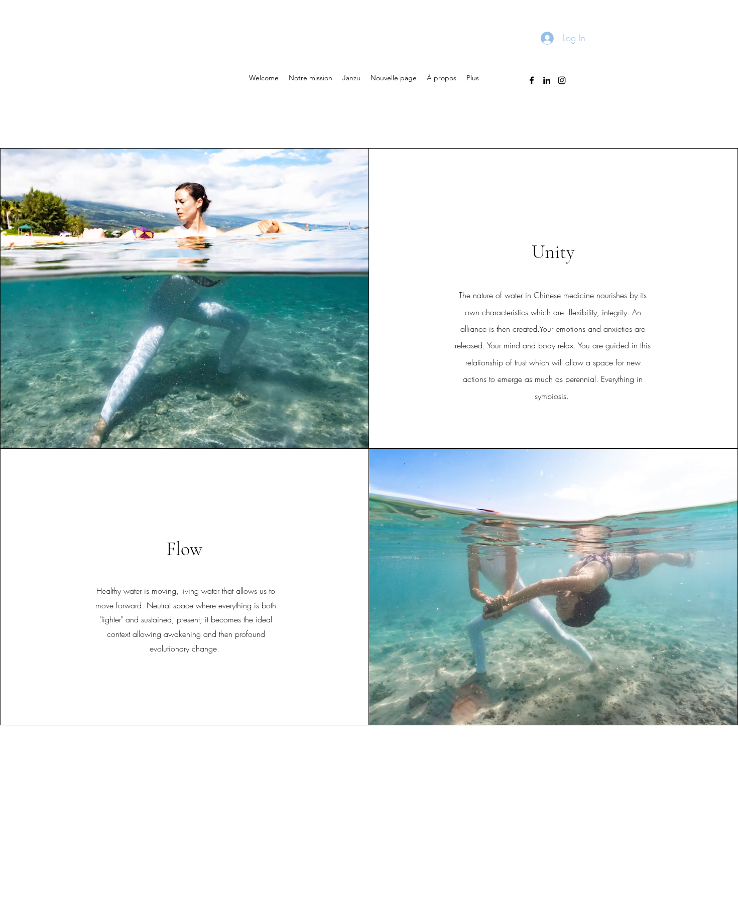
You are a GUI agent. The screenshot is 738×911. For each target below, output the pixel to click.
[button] (310, 77)
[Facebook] (532, 80)
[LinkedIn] (547, 80)
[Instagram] (562, 80)
